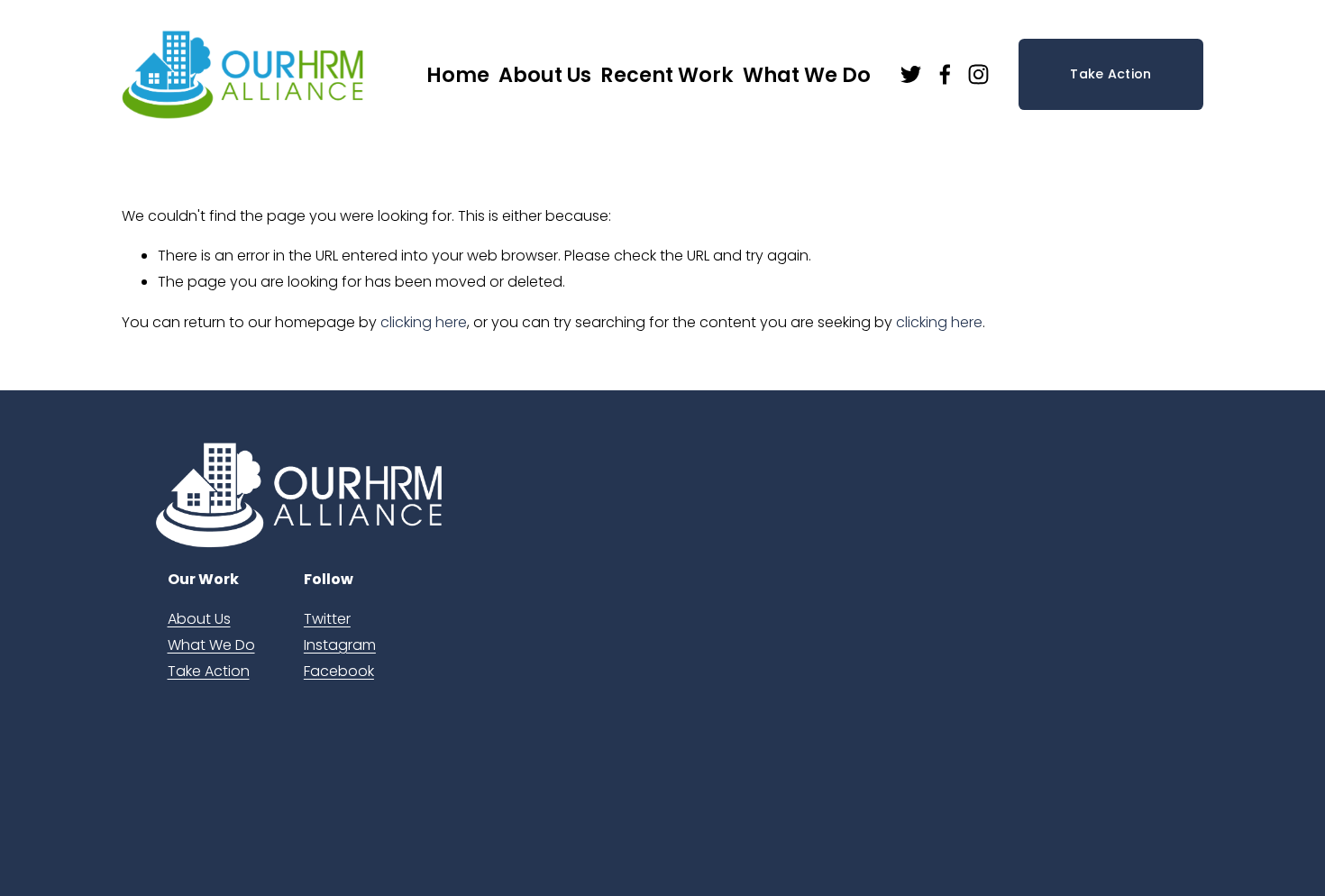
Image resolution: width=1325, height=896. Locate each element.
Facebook (339, 671)
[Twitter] (911, 74)
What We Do (211, 645)
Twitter (327, 618)
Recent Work (667, 74)
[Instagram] (978, 74)
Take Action (1110, 74)
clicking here (423, 322)
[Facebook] (945, 74)
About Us (199, 618)
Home (457, 74)
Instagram (340, 645)
